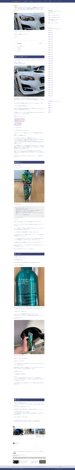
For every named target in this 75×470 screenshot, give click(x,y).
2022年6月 (51, 67)
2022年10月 (51, 58)
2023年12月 (51, 34)
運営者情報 (25, 1)
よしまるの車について (21, 46)
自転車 (50, 1)
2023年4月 (51, 47)
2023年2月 (51, 52)
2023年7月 (51, 41)
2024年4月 (51, 30)
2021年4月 (51, 93)
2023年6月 (51, 43)
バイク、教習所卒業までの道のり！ (55, 17)
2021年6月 (51, 89)
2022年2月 (51, 76)
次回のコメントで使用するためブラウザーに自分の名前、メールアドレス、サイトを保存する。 (29, 451)
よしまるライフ (16, 1)
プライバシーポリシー (38, 1)
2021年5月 (51, 91)
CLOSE (40, 43)
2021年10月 (51, 82)
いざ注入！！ (20, 49)
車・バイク (60, 1)
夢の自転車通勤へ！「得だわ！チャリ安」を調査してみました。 (55, 20)
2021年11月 (51, 80)
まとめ (19, 51)
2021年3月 (51, 95)
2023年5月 (51, 45)
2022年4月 (51, 71)
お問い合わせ (31, 1)
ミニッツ (55, 1)
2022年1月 (51, 78)
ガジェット (45, 1)
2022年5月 (51, 69)
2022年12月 (51, 54)
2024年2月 (51, 32)
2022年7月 (51, 65)
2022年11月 (51, 56)
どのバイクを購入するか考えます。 (55, 15)
